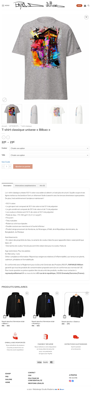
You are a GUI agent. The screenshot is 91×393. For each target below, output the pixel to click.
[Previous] (6, 58)
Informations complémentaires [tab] (25, 185)
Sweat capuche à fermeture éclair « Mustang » (43, 322)
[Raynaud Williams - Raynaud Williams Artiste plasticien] (39, 5)
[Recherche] (88, 5)
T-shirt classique (26, 126)
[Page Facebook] (73, 381)
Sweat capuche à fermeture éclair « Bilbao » (13, 322)
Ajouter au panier (22, 166)
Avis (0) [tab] (42, 185)
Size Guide (6, 162)
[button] (5, 5)
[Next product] (3, 137)
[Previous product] (8, 137)
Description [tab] (7, 185)
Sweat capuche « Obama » (71, 322)
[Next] (85, 58)
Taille (3, 155)
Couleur (4, 148)
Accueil (4, 126)
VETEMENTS (13, 126)
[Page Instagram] (70, 381)
